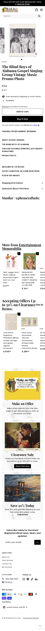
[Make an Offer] (22, 385)
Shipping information (12, 183)
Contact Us (7, 564)
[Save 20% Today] (22, 488)
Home (4, 62)
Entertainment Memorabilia (21, 247)
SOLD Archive (7, 560)
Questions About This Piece (15, 188)
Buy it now (22, 119)
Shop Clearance (22, 466)
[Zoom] (36, 54)
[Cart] (36, 9)
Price (4, 86)
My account (7, 567)
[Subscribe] (37, 542)
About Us (5, 557)
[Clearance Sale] (22, 436)
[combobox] (22, 16)
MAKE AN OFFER (23, 4)
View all (39, 304)
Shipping (5, 107)
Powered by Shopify (31, 618)
